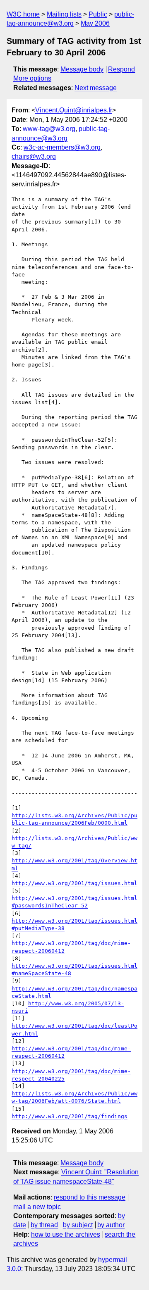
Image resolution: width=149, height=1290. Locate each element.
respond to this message (89, 1197)
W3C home (23, 14)
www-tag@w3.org (49, 128)
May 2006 (95, 23)
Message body (81, 69)
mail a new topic (37, 1206)
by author (111, 1224)
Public (98, 14)
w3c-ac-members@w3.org (62, 147)
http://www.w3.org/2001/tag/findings (69, 1116)
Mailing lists (64, 14)
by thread (44, 1224)
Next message (95, 87)
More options (32, 78)
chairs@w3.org (34, 156)
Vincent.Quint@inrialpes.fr (73, 110)
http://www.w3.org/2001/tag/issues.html (74, 883)
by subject (78, 1224)
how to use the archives (65, 1234)
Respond (121, 69)
